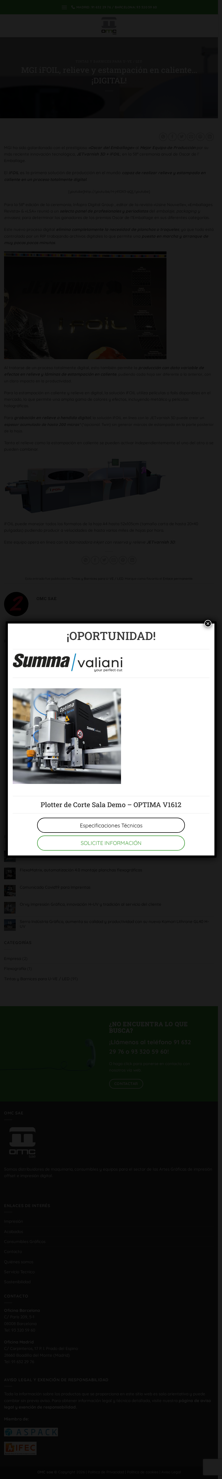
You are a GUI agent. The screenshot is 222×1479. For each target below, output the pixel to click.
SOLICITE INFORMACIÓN (111, 843)
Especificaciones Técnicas (111, 825)
